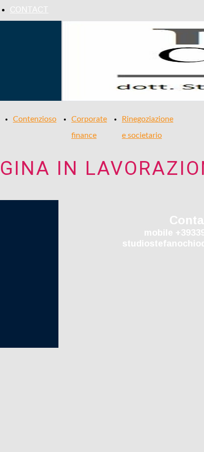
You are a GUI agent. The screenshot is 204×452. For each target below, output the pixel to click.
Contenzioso (34, 119)
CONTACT (29, 9)
